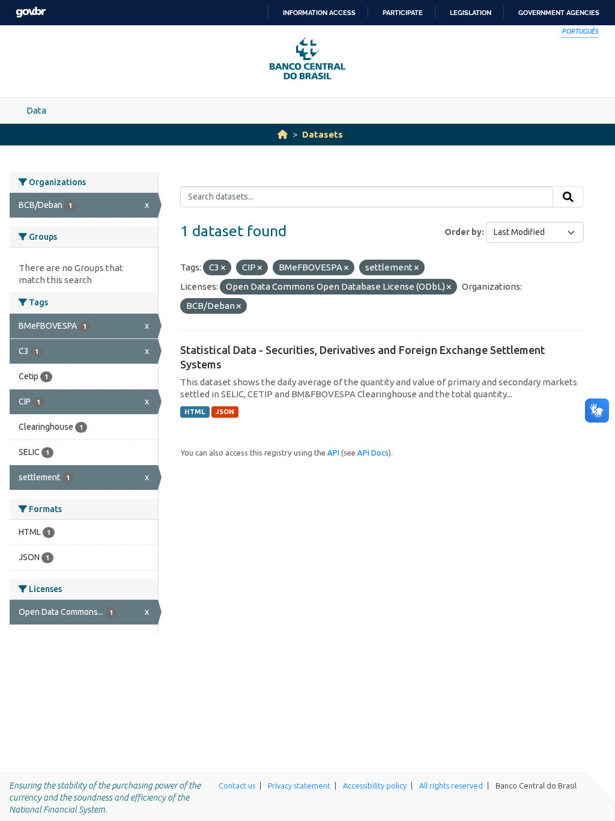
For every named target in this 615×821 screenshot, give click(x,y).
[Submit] (568, 197)
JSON (225, 411)
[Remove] (223, 268)
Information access (319, 12)
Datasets (322, 134)
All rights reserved (451, 785)
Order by (463, 232)
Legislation (470, 12)
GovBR (31, 12)
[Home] (282, 134)
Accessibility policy (375, 785)
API (333, 452)
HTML (194, 411)
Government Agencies (558, 12)
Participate (403, 12)
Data (36, 110)
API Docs (373, 452)
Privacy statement (299, 785)
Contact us (237, 785)
